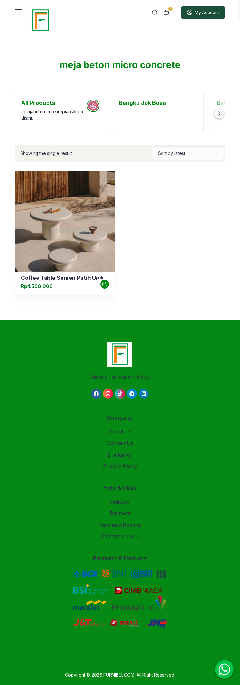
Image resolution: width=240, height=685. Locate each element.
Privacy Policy (120, 466)
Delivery (120, 501)
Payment (120, 513)
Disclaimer (120, 455)
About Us (120, 431)
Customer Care (120, 536)
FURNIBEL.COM (118, 674)
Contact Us (120, 443)
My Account (207, 12)
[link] (65, 221)
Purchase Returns (120, 525)
